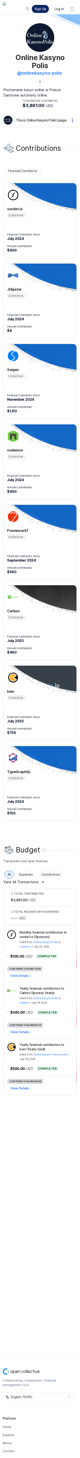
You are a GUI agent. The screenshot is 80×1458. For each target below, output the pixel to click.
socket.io (25, 946)
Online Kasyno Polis (45, 942)
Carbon (24, 1002)
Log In (59, 9)
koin (63, 1054)
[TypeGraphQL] (12, 758)
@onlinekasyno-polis (39, 73)
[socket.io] (12, 195)
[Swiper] (12, 355)
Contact (9, 1451)
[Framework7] (12, 516)
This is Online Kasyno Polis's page (41, 120)
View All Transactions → (23, 882)
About (7, 1443)
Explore (8, 1435)
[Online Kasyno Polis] (9, 120)
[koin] (12, 677)
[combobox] (38, 1397)
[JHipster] (12, 275)
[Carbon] (12, 597)
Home (7, 1427)
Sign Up (40, 9)
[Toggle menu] (72, 9)
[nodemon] (12, 436)
